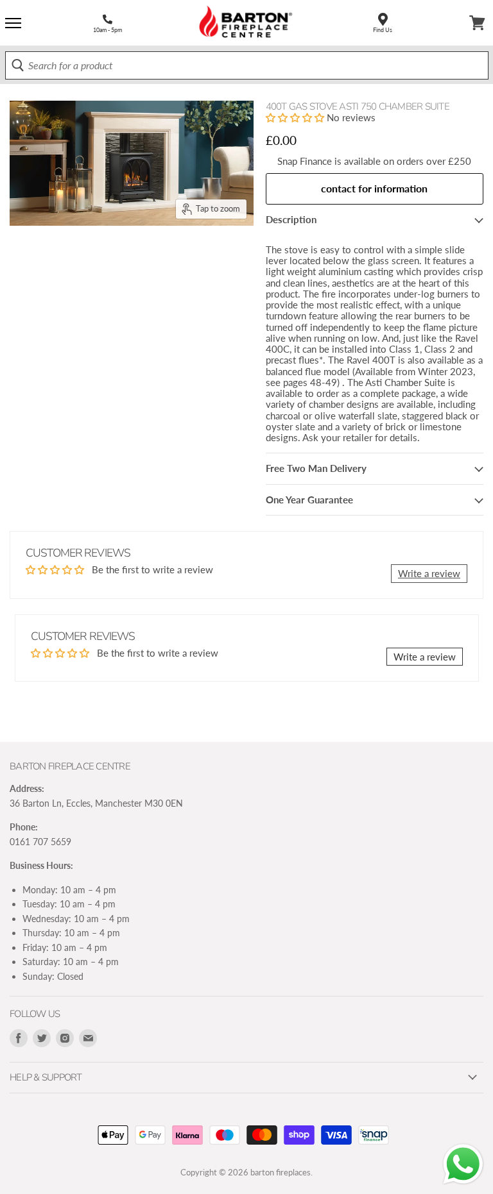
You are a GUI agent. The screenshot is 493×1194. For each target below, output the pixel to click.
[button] (296, 117)
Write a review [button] (429, 573)
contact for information (374, 188)
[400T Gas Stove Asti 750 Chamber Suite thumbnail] (47, 257)
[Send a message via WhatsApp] (463, 1164)
